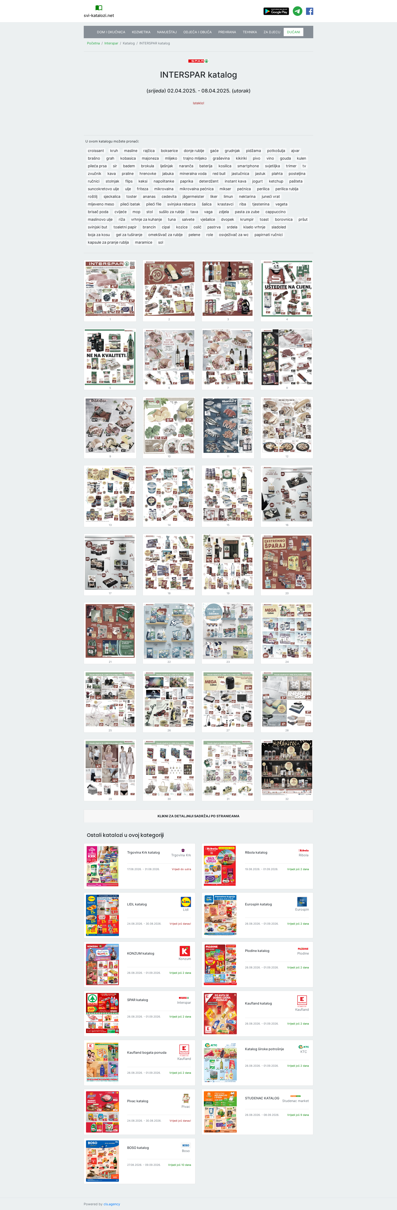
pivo (256, 158)
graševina (221, 158)
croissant (96, 150)
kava (112, 173)
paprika (186, 181)
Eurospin (302, 909)
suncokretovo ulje (103, 189)
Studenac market (295, 1101)
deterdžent (209, 181)
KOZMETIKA (141, 32)
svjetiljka (272, 166)
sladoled (278, 227)
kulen (301, 158)
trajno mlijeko (195, 158)
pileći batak (130, 204)
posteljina (297, 173)
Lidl (186, 910)
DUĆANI (293, 32)
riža (122, 219)
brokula (147, 166)
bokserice (169, 150)
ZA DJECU (272, 32)
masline (130, 150)
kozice (182, 227)
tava (194, 212)
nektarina (247, 196)
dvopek (227, 219)
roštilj (92, 196)
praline (128, 173)
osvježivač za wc (234, 235)
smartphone (248, 166)
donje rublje (194, 150)
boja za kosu (99, 235)
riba (242, 204)
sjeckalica (112, 196)
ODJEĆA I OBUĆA (197, 32)
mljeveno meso (101, 204)
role (209, 235)
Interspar (111, 43)
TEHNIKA (250, 32)
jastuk (260, 173)
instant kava (235, 181)
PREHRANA (227, 32)
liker (214, 196)
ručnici (93, 181)
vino (270, 158)
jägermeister (193, 196)
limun (228, 196)
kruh (114, 150)
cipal (166, 227)
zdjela (224, 212)
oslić (197, 227)
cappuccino (275, 212)
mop (136, 212)
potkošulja (276, 150)
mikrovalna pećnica (197, 189)
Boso (186, 1151)
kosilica (225, 166)
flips (129, 181)
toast (264, 219)
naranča (186, 166)
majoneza (150, 158)
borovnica (284, 219)
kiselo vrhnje (254, 227)
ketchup (276, 181)
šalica (207, 204)
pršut (303, 219)
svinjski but (97, 227)
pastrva (214, 227)
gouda (285, 158)
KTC (303, 1052)
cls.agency (112, 1204)
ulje (128, 189)
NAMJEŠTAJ (167, 32)
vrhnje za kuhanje (146, 219)
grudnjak (232, 150)
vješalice (207, 219)
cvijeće (121, 212)
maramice (143, 242)
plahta (277, 173)
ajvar (295, 150)
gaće (214, 150)
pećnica (244, 189)
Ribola (304, 855)
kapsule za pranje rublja (108, 242)
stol (149, 212)
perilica (263, 189)
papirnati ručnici (269, 235)
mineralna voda (193, 173)
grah (110, 158)
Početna (93, 43)
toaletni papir (125, 227)
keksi (143, 181)
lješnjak (166, 166)
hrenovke (148, 173)
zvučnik (94, 173)
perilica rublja (286, 189)
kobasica (128, 158)
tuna (172, 219)
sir (115, 166)
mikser (225, 189)
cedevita (169, 196)
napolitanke (164, 181)
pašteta (296, 181)
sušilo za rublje (171, 212)
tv (304, 166)
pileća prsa (97, 166)
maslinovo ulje (100, 219)
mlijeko (171, 158)
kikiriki (241, 158)
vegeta (281, 204)
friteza (142, 189)
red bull (219, 173)
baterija (205, 166)
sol (160, 242)
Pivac (186, 1106)
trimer (291, 166)
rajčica (149, 150)
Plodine (303, 953)
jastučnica (240, 173)
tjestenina (260, 204)
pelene (194, 235)
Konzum (185, 959)
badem (129, 166)
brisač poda (98, 212)
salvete (188, 219)
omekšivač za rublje (165, 235)
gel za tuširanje (129, 235)
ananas (149, 196)
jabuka (168, 173)
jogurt (257, 181)
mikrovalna (163, 189)
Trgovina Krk (181, 855)
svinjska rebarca (181, 204)
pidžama (253, 150)
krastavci (225, 204)
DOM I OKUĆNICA (111, 32)
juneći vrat (271, 196)
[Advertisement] (198, 118)
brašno (94, 158)
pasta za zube (247, 212)
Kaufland (302, 1009)
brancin (149, 227)
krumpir (247, 219)
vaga (208, 212)
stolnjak (112, 181)
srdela (232, 227)
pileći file (153, 204)
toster (131, 196)
